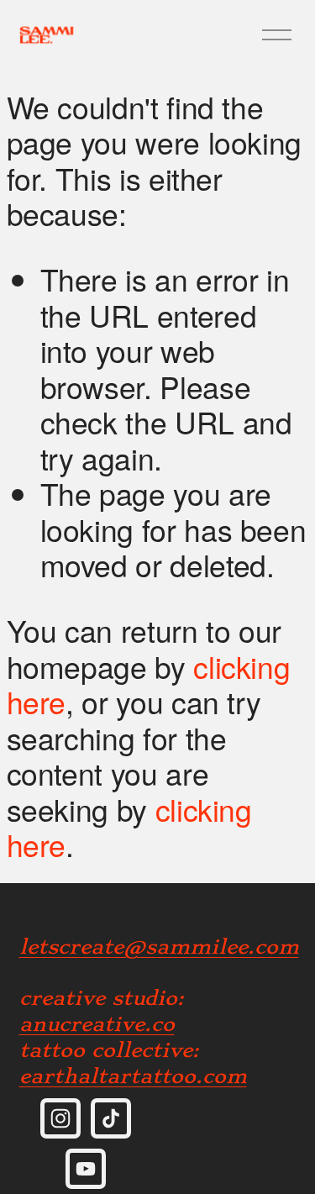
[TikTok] (111, 1118)
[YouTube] (86, 1169)
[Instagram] (60, 1118)
